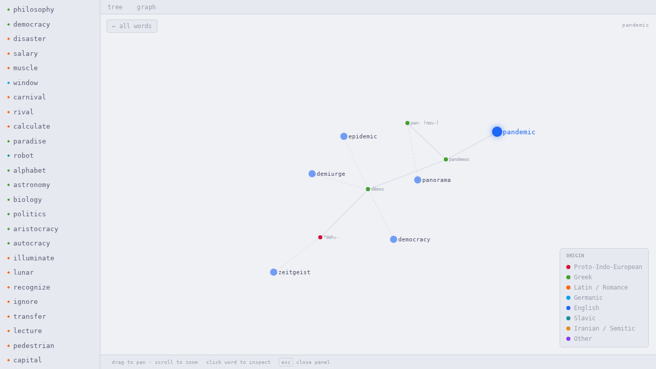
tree (115, 7)
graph (146, 7)
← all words (132, 26)
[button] (50, 10)
